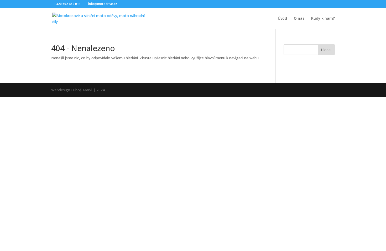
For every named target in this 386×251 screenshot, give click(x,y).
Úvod (282, 19)
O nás (299, 19)
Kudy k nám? (323, 19)
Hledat (326, 49)
